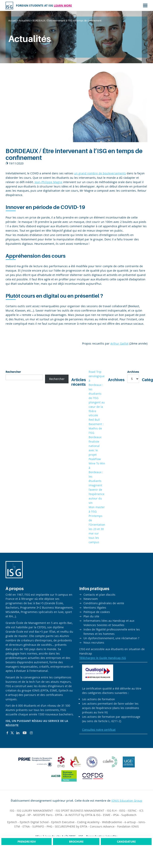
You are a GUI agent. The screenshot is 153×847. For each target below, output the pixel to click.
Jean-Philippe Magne (48, 182)
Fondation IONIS (128, 826)
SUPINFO (38, 826)
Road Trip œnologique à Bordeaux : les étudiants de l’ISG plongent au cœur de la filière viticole (97, 393)
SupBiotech (128, 815)
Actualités (24, 20)
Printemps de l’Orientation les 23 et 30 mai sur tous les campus (97, 529)
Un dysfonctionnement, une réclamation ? (111, 638)
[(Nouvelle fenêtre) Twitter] (12, 732)
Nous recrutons (93, 642)
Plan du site (91, 616)
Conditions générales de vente (103, 603)
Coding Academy (88, 822)
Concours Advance (102, 826)
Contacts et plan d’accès (99, 594)
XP (29, 815)
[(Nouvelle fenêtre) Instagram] (31, 732)
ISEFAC (132, 810)
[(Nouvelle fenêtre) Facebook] (7, 732)
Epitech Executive (63, 822)
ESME (106, 815)
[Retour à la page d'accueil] (9, 5)
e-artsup (130, 822)
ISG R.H (112, 810)
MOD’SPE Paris (43, 815)
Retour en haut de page (141, 828)
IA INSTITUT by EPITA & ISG (82, 815)
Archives (133, 372)
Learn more (63, 5)
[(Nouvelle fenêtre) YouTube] (24, 732)
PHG (49, 826)
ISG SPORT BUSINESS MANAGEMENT (80, 810)
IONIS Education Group (126, 800)
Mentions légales (94, 607)
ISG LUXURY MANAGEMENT (35, 810)
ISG (12, 810)
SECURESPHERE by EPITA (71, 826)
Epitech (12, 822)
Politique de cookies (96, 612)
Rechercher (13, 372)
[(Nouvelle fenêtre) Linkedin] (17, 732)
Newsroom (90, 599)
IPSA (116, 815)
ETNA (26, 826)
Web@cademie (112, 822)
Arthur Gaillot (119, 343)
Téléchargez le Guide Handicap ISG (102, 658)
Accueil (12, 20)
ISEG (122, 810)
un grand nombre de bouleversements (100, 173)
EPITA (58, 815)
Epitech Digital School (34, 822)
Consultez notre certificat (99, 729)
